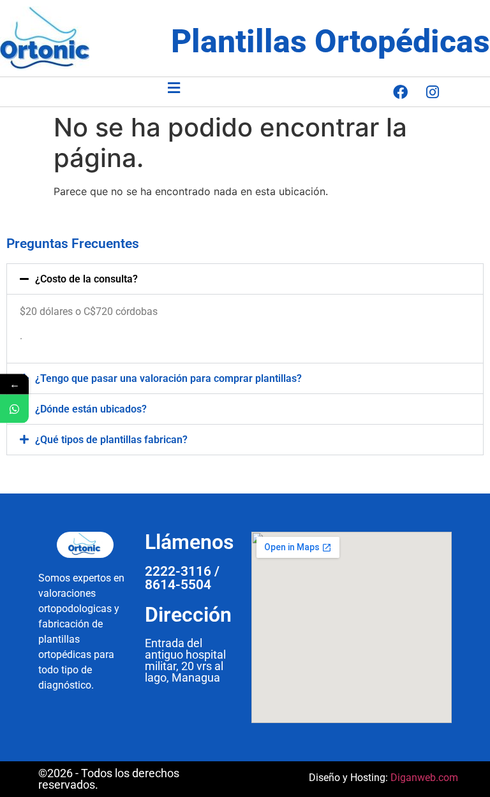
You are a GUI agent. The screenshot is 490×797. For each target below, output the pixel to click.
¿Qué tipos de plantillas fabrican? (111, 440)
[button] (173, 87)
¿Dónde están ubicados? (91, 409)
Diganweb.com (424, 777)
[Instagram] (432, 91)
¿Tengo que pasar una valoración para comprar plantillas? (168, 378)
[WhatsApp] (14, 409)
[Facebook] (400, 91)
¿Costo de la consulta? (86, 279)
